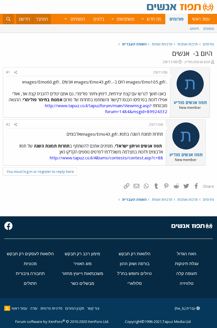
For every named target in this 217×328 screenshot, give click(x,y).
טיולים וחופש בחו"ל (134, 273)
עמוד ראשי (201, 19)
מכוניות (30, 263)
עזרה (34, 308)
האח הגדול (186, 253)
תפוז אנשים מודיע (197, 61)
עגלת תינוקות (187, 263)
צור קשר (93, 308)
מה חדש (154, 19)
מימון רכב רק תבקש (82, 253)
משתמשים (125, 19)
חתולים (30, 283)
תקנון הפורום (74, 308)
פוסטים (208, 28)
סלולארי (134, 283)
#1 (8, 72)
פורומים (177, 19)
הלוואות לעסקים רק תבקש (30, 253)
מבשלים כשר (82, 283)
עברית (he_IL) (185, 308)
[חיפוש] (8, 19)
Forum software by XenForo (62, 321)
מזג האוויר (82, 263)
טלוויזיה (187, 283)
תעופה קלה (186, 273)
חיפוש (194, 28)
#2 (8, 124)
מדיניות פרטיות (51, 308)
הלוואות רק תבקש (135, 253)
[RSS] (7, 308)
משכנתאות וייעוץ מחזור (82, 273)
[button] (142, 19)
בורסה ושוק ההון (134, 263)
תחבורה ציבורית (30, 273)
